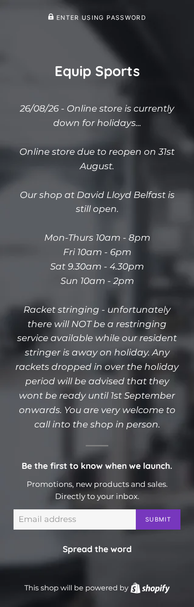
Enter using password (100, 17)
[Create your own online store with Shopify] (150, 587)
